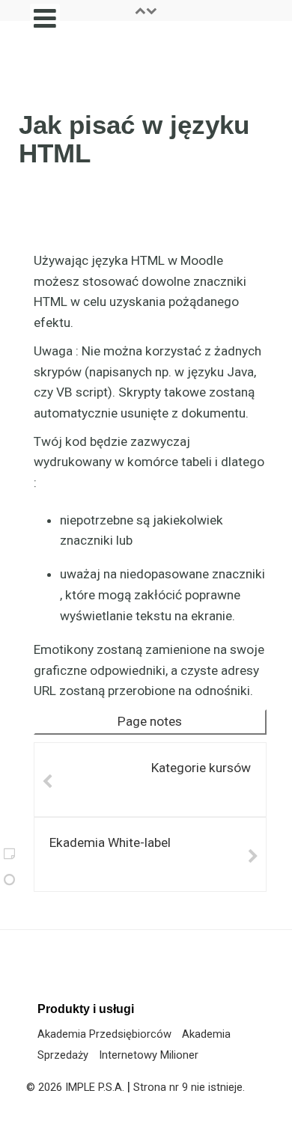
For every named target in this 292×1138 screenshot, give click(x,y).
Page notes (150, 721)
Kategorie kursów (201, 767)
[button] (146, 10)
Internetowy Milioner (148, 1055)
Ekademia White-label (110, 842)
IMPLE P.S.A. (94, 1087)
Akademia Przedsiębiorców (104, 1034)
